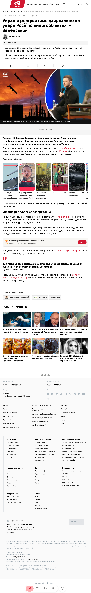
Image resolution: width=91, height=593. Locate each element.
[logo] (17, 4)
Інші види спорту (41, 508)
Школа (64, 476)
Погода (9, 457)
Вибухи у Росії (40, 457)
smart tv (37, 569)
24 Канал (6, 11)
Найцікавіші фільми (42, 471)
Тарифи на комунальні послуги (18, 480)
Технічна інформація (39, 425)
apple (24, 569)
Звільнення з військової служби (74, 442)
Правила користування (11, 427)
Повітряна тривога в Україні (45, 451)
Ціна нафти (11, 471)
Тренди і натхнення (14, 502)
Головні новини (13, 442)
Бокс (36, 496)
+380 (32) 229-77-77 (18, 557)
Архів (63, 416)
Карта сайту (65, 420)
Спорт (37, 493)
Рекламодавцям (8, 423)
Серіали (37, 483)
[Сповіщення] (86, 4)
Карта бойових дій (41, 445)
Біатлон (37, 505)
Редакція (6, 409)
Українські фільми (41, 474)
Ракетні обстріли (41, 442)
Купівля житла (12, 499)
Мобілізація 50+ (68, 445)
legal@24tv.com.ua (32, 559)
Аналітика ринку (13, 496)
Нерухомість (12, 493)
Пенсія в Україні (13, 486)
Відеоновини (11, 451)
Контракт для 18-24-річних (72, 451)
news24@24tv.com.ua (12, 385)
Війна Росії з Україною (44, 439)
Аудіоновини (11, 454)
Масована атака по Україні (44, 454)
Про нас (6, 405)
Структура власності (68, 412)
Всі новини (32, 4)
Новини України (46, 4)
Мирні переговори (41, 448)
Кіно (37, 468)
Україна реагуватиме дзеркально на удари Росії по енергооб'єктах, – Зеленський (52, 11)
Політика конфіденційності (41, 405)
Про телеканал (8, 416)
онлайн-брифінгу (68, 148)
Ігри (57, 4)
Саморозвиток (67, 482)
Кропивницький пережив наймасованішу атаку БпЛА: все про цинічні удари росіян (45, 205)
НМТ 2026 (65, 479)
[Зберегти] (80, 65)
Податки (10, 483)
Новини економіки (15, 468)
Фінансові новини (13, 477)
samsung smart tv (50, 569)
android (12, 569)
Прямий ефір (12, 448)
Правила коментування (40, 421)
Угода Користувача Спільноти (42, 418)
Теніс (36, 502)
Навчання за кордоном (70, 485)
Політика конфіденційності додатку (44, 414)
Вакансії (64, 409)
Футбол (37, 499)
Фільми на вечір (40, 477)
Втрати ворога (40, 460)
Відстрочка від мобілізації (71, 454)
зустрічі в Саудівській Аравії (67, 250)
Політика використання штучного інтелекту (43, 409)
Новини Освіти (68, 468)
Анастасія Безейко (17, 37)
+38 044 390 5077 (54, 385)
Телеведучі (7, 420)
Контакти (64, 405)
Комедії (37, 480)
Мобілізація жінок (69, 448)
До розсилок (76, 522)
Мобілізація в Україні (71, 439)
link (48, 394)
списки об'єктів (63, 217)
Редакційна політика (10, 412)
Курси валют (11, 474)
